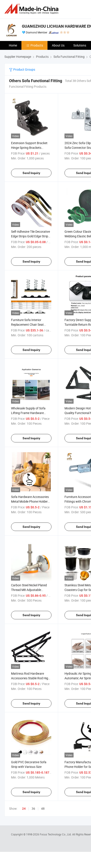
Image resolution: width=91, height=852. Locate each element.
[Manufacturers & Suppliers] (32, 9)
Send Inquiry (31, 173)
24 (24, 808)
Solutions (79, 45)
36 (33, 808)
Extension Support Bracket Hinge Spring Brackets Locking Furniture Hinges (29, 147)
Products (36, 45)
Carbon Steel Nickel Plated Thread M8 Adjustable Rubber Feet (29, 589)
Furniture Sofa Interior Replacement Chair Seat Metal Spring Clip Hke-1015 (29, 324)
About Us (58, 45)
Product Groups (24, 69)
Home (13, 45)
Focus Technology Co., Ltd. (56, 834)
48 (43, 808)
